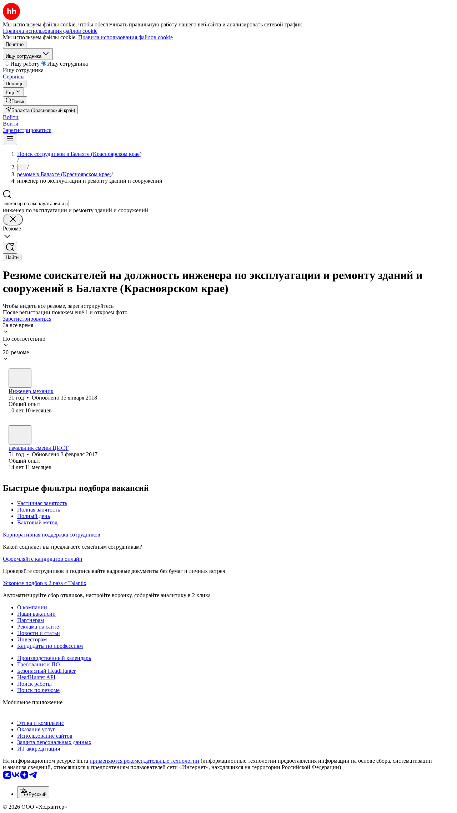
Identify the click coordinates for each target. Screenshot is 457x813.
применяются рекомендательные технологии (144, 761)
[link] (15, 100)
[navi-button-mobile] (10, 139)
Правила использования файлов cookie (125, 37)
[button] (11, 117)
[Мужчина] (20, 378)
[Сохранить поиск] (10, 248)
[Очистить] (13, 219)
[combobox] (36, 203)
